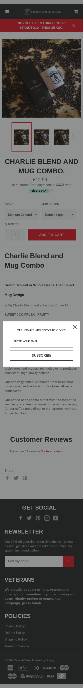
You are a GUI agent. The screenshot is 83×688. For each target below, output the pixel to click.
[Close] (74, 326)
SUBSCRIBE (41, 355)
